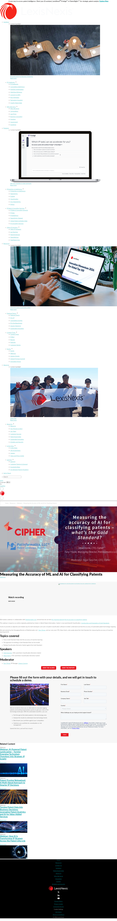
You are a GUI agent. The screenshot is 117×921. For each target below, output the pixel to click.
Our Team (13, 431)
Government (14, 122)
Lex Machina (14, 232)
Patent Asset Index (15, 436)
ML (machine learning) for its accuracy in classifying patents (69, 619)
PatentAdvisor (14, 237)
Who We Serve (11, 107)
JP (2, 486)
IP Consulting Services (16, 223)
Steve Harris (7, 655)
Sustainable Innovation (17, 328)
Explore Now (103, 1)
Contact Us (58, 865)
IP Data (12, 213)
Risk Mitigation (14, 97)
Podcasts (13, 342)
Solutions (6, 22)
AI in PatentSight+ (15, 201)
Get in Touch (7, 473)
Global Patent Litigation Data (18, 221)
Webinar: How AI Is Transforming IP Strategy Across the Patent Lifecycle (12, 838)
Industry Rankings (15, 326)
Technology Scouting (16, 100)
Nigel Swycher (7, 653)
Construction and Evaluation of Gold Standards (95, 623)
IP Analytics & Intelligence (14, 189)
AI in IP (12, 318)
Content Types (11, 332)
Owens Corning (23, 663)
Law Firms (13, 114)
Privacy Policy (58, 901)
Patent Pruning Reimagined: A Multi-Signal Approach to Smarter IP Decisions (13, 782)
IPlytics (12, 204)
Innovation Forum (15, 361)
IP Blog (12, 337)
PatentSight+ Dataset (16, 218)
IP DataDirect (14, 215)
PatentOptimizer (15, 234)
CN (1, 486)
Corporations (14, 111)
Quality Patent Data (16, 103)
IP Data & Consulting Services (15, 208)
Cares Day (13, 418)
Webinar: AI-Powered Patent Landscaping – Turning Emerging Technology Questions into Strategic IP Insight (13, 754)
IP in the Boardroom (16, 323)
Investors (13, 119)
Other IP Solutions (12, 227)
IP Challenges (11, 82)
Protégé (12, 196)
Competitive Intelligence (17, 87)
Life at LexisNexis (15, 450)
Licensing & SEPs (15, 95)
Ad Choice (58, 912)
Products (6, 128)
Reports (12, 339)
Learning (9, 460)
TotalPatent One (15, 240)
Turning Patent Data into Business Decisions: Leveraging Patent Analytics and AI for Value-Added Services (13, 812)
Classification (14, 199)
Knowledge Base (15, 467)
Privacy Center (58, 904)
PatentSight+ (14, 193)
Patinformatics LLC (31, 619)
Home (6, 503)
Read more (13, 78)
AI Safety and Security (16, 442)
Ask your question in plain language (20, 183)
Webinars (13, 353)
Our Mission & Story (16, 428)
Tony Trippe (41, 630)
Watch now (11, 601)
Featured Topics (11, 313)
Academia (13, 124)
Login (1, 480)
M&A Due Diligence (16, 92)
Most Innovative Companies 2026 (20, 307)
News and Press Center (17, 456)
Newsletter (58, 879)
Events (9, 349)
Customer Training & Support (19, 464)
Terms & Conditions (58, 914)
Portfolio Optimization (17, 89)
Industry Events (14, 356)
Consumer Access (58, 906)
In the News (10, 446)
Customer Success (15, 434)
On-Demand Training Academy (19, 469)
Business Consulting (16, 116)
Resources (6, 243)
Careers (12, 453)
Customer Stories (15, 345)
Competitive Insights (16, 320)
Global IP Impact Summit (17, 359)
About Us (6, 365)
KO (4, 486)
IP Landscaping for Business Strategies (21, 76)
